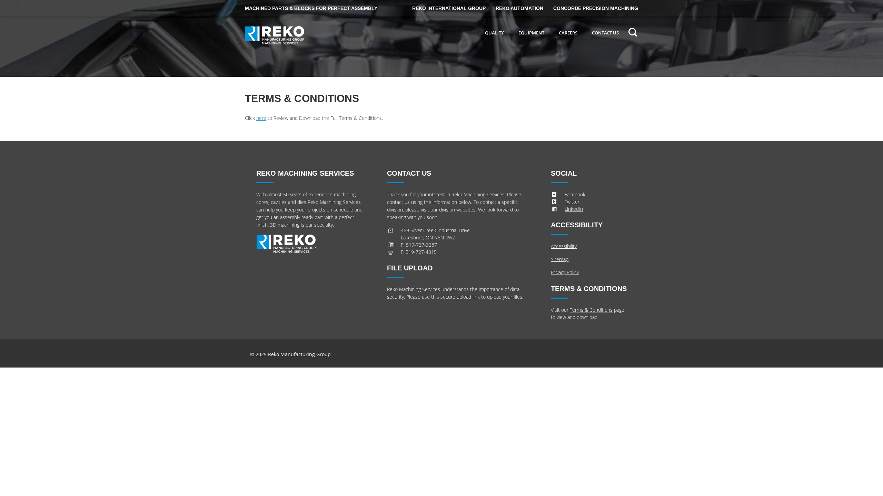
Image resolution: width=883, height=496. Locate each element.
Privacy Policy (565, 272)
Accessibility (564, 246)
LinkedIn (574, 209)
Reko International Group (449, 8)
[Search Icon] (632, 33)
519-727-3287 (421, 244)
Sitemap (559, 259)
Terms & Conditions (591, 310)
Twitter (572, 201)
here (261, 118)
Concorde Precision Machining (595, 8)
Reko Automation (519, 8)
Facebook (575, 194)
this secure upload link (455, 296)
